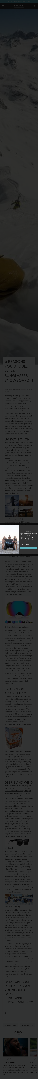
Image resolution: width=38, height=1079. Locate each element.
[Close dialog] (37, 526)
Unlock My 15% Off (28, 547)
